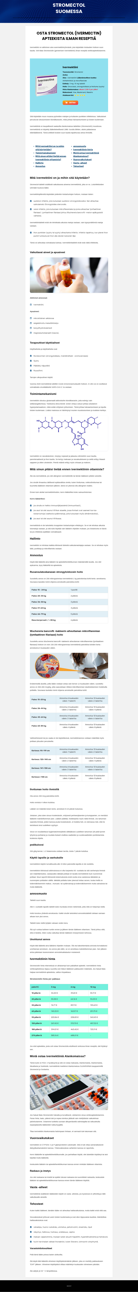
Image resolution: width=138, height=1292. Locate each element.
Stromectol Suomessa (69, 8)
